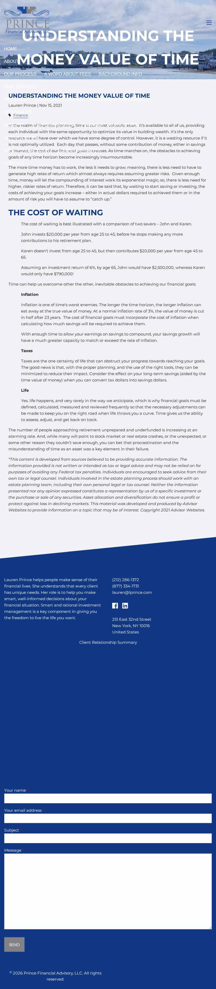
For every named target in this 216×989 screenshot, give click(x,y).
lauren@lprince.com (132, 592)
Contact (14, 163)
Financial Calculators (109, 125)
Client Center (21, 137)
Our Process (20, 74)
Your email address (43, 810)
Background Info (120, 74)
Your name (35, 790)
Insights (14, 125)
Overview (16, 99)
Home (10, 48)
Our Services (20, 86)
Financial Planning (59, 99)
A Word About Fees (67, 74)
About (11, 61)
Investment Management (120, 99)
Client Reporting (81, 150)
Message (33, 850)
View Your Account (28, 150)
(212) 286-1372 (125, 579)
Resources (18, 112)
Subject (32, 830)
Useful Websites (53, 125)
